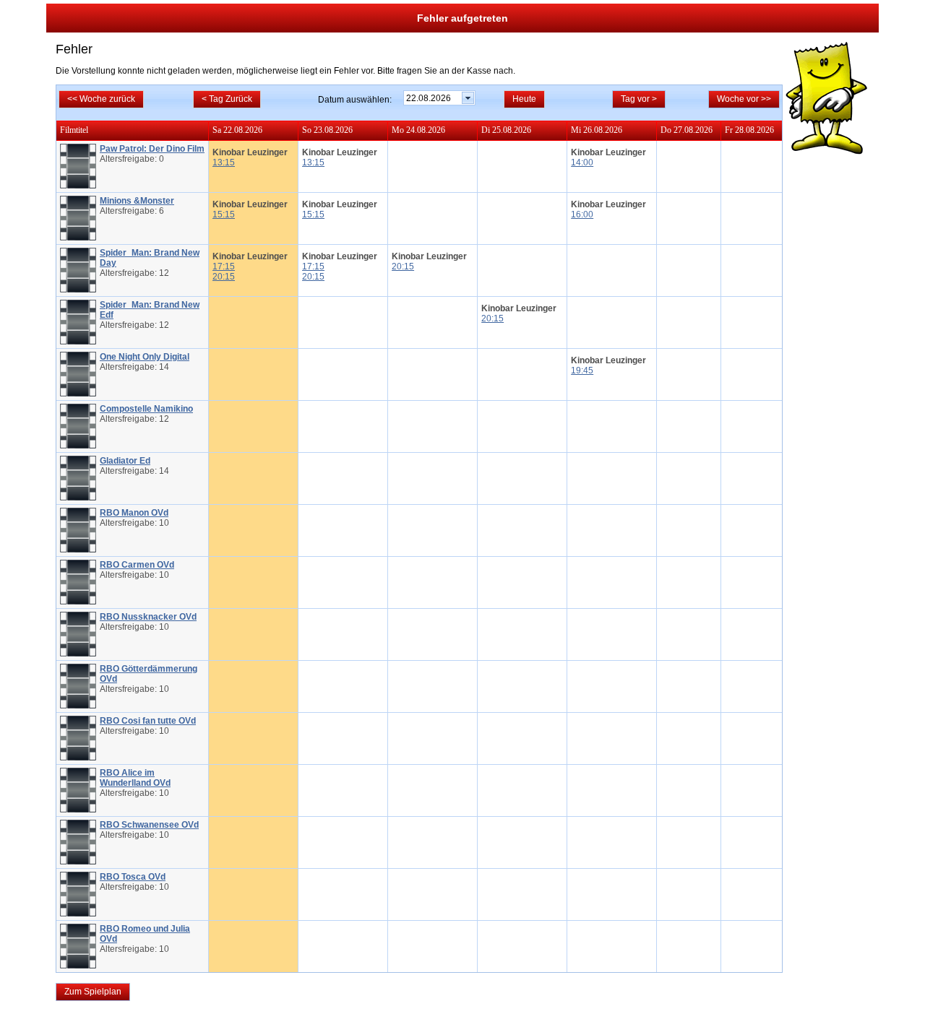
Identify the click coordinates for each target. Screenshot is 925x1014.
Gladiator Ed (125, 461)
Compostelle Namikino (146, 409)
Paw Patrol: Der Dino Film (152, 149)
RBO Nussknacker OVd (148, 617)
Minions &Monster (137, 201)
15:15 (223, 214)
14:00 (582, 162)
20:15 (223, 277)
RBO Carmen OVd (137, 565)
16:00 (582, 214)
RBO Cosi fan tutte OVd (148, 721)
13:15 (223, 162)
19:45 (582, 370)
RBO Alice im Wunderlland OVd (135, 778)
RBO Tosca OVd (132, 877)
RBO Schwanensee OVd (149, 825)
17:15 (223, 266)
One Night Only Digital (144, 357)
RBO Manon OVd (134, 513)
